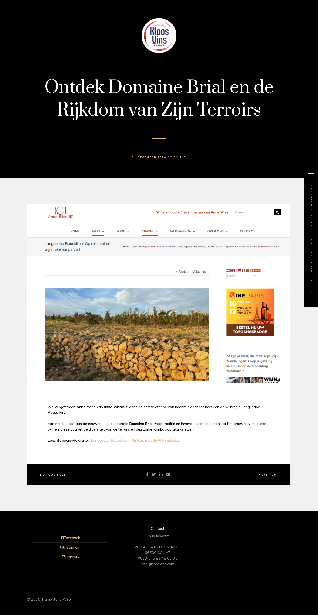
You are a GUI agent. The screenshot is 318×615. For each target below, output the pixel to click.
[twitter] (154, 474)
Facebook (72, 537)
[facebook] (147, 474)
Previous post (52, 474)
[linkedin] (161, 474)
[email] (168, 474)
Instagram (72, 547)
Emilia (180, 157)
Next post (268, 474)
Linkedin (72, 556)
